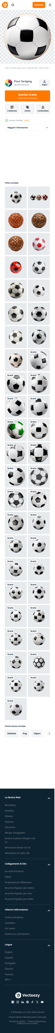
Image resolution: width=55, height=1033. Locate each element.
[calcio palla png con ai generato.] (16, 544)
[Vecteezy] (5, 5)
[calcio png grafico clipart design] (16, 777)
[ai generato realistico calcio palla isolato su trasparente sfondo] (16, 451)
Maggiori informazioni (17, 125)
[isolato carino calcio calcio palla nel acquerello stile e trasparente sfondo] (16, 800)
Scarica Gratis (27, 96)
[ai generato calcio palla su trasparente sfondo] (16, 823)
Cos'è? (26, 120)
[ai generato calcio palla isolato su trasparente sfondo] (16, 312)
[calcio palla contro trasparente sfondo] (16, 870)
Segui (44, 84)
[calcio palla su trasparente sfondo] (16, 498)
